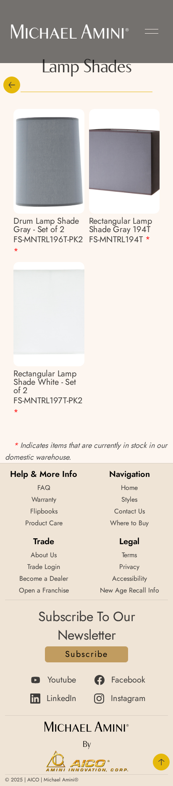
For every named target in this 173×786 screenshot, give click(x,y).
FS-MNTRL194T (119, 239)
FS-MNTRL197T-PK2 (47, 406)
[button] (151, 31)
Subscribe (86, 654)
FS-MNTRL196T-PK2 (48, 245)
